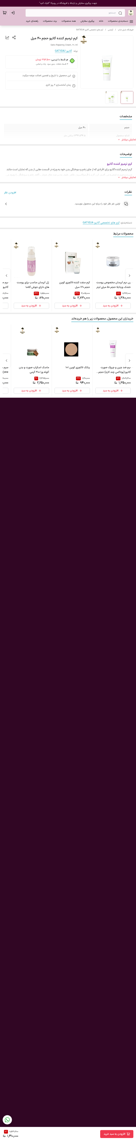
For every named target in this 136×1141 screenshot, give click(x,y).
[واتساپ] (7, 1119)
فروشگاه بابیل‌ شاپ (125, 29)
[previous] (130, 275)
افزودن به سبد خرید (114, 1134)
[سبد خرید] (5, 13)
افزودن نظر (10, 193)
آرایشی (110, 29)
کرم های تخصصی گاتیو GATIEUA (89, 29)
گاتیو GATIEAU (63, 51)
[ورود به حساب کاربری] (13, 12)
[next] (6, 275)
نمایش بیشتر (129, 140)
